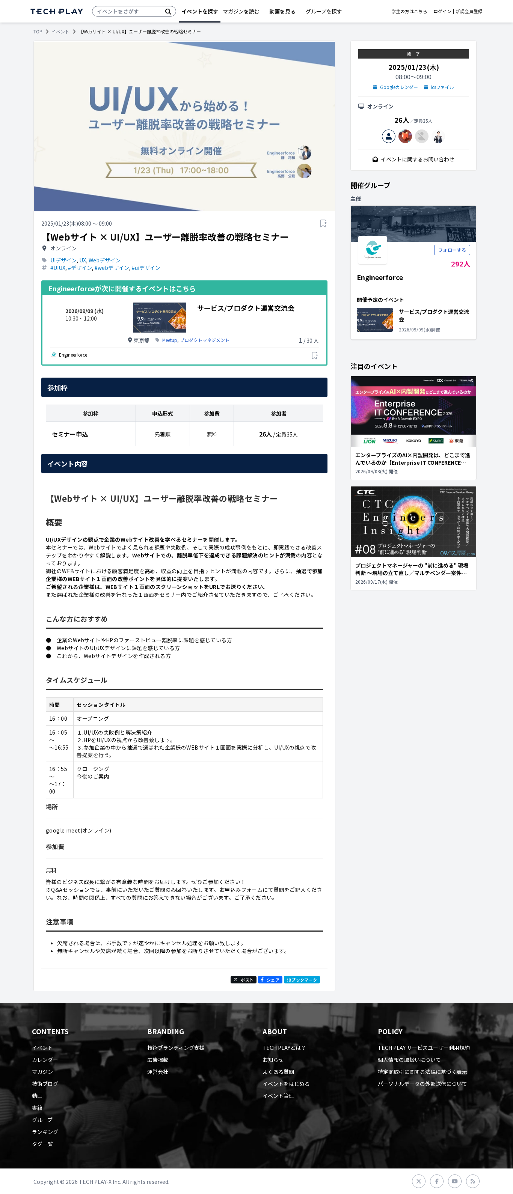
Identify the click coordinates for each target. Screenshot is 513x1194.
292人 (460, 263)
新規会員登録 (469, 11)
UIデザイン (63, 260)
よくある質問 (278, 1071)
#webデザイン (112, 267)
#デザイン (80, 267)
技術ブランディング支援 (176, 1047)
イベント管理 (278, 1095)
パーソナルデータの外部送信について (422, 1083)
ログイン (442, 11)
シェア (273, 980)
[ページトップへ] (56, 11)
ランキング (45, 1131)
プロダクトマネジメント (204, 340)
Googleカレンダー (399, 87)
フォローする (452, 250)
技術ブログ (45, 1083)
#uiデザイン (146, 267)
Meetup (169, 340)
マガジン (42, 1071)
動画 (37, 1095)
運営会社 (157, 1071)
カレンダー (45, 1059)
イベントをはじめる (286, 1083)
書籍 (37, 1107)
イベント (60, 32)
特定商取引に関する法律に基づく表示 (422, 1071)
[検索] (168, 11)
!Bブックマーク (302, 980)
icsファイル (442, 87)
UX (82, 260)
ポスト (247, 980)
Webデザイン (105, 260)
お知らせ (273, 1059)
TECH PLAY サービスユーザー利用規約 (424, 1047)
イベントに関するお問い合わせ (417, 159)
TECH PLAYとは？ (284, 1047)
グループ (42, 1119)
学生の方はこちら (409, 11)
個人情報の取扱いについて (409, 1059)
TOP (37, 32)
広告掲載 (157, 1059)
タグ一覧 (42, 1143)
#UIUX (57, 267)
